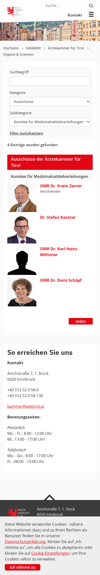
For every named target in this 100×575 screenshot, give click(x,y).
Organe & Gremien (18, 54)
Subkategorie (21, 112)
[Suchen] (92, 5)
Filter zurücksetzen (26, 133)
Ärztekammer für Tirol (66, 48)
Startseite (11, 48)
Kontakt (75, 15)
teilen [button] (81, 321)
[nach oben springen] (50, 497)
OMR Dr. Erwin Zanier (61, 186)
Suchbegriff (19, 71)
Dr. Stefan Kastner (58, 217)
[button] (91, 14)
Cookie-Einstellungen (50, 553)
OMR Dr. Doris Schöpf (61, 280)
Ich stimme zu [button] (22, 567)
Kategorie (17, 92)
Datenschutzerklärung (25, 541)
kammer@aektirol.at (25, 406)
